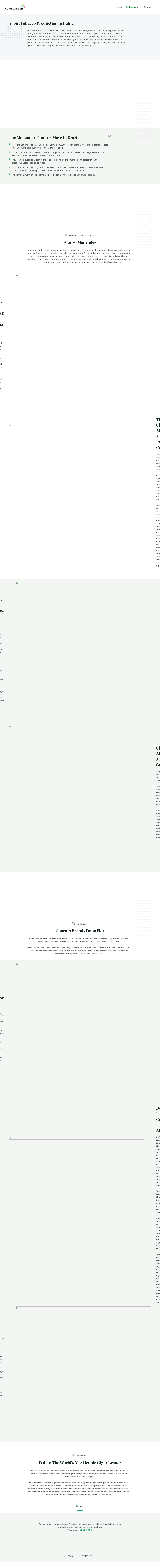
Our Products (132, 7)
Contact (148, 7)
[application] (139, 7)
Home (119, 7)
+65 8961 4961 (85, 1530)
